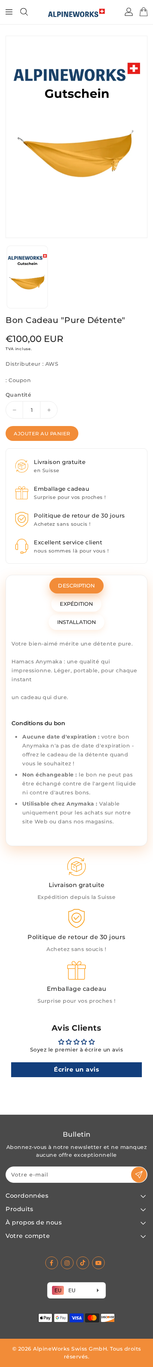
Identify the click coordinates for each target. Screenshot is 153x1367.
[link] (76, 879)
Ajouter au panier (42, 433)
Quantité (18, 394)
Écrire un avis (76, 1069)
